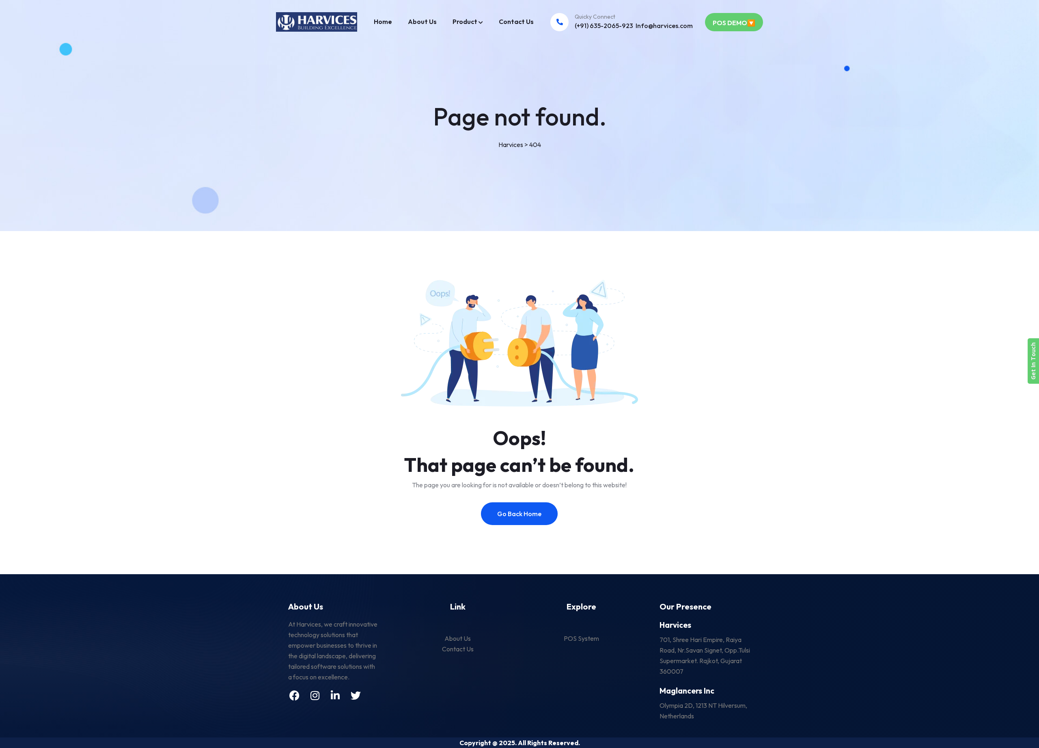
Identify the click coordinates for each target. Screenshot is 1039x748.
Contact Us (516, 21)
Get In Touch (1033, 361)
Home (383, 21)
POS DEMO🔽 (734, 23)
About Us (422, 21)
